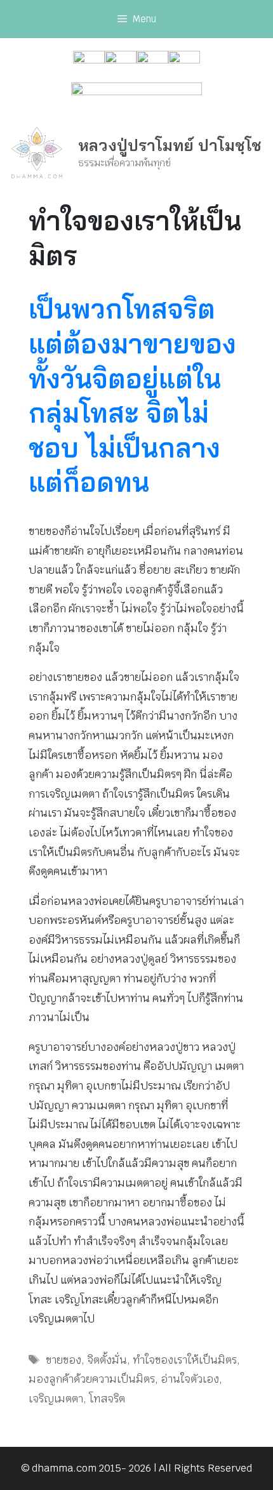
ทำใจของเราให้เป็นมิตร (185, 1360)
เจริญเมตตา (56, 1399)
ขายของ (63, 1360)
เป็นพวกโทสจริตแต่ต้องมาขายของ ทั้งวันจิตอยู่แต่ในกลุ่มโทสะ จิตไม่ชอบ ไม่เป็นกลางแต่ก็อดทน (132, 395)
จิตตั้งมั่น (107, 1360)
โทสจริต (107, 1399)
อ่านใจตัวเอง (190, 1379)
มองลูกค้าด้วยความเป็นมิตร (92, 1379)
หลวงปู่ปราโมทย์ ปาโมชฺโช (170, 145)
